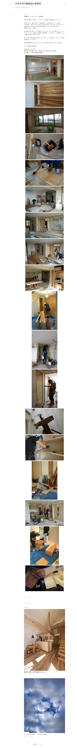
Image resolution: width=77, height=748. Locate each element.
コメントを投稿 (26, 603)
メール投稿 (28, 597)
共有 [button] (11, 14)
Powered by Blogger (39, 744)
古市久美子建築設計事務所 (28, 3)
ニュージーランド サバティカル (35, 734)
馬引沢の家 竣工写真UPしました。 (36, 672)
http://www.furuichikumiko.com (21, 7)
